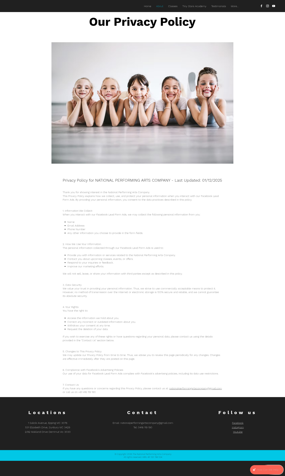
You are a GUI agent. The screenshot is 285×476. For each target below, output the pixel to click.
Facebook (237, 422)
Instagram (238, 427)
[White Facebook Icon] (261, 6)
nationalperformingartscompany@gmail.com (195, 388)
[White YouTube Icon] (273, 6)
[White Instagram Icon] (267, 6)
